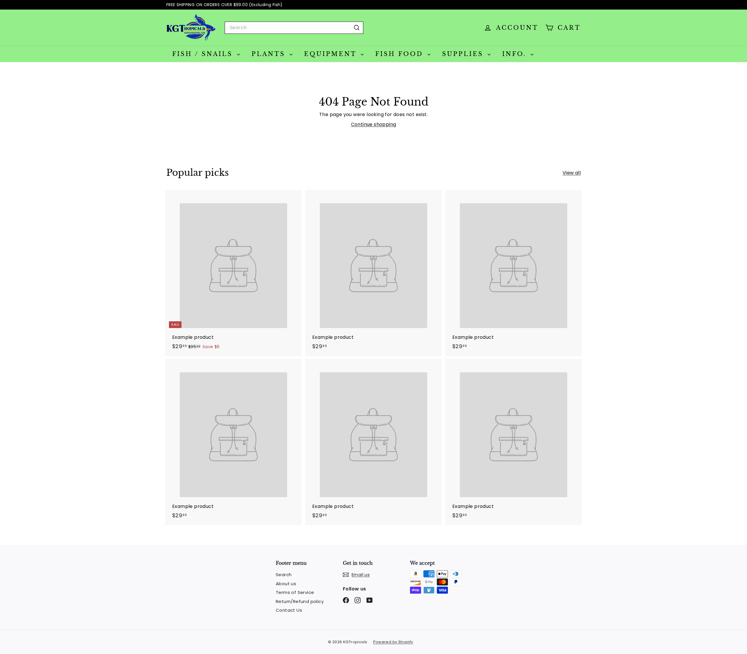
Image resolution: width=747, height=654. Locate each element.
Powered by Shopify (393, 642)
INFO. (515, 53)
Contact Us (289, 610)
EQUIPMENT (331, 53)
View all (572, 172)
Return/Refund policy (300, 601)
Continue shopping (373, 124)
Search (284, 574)
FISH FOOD (400, 53)
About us (286, 584)
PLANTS (270, 53)
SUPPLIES (464, 53)
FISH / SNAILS (203, 53)
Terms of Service (295, 592)
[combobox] (294, 28)
